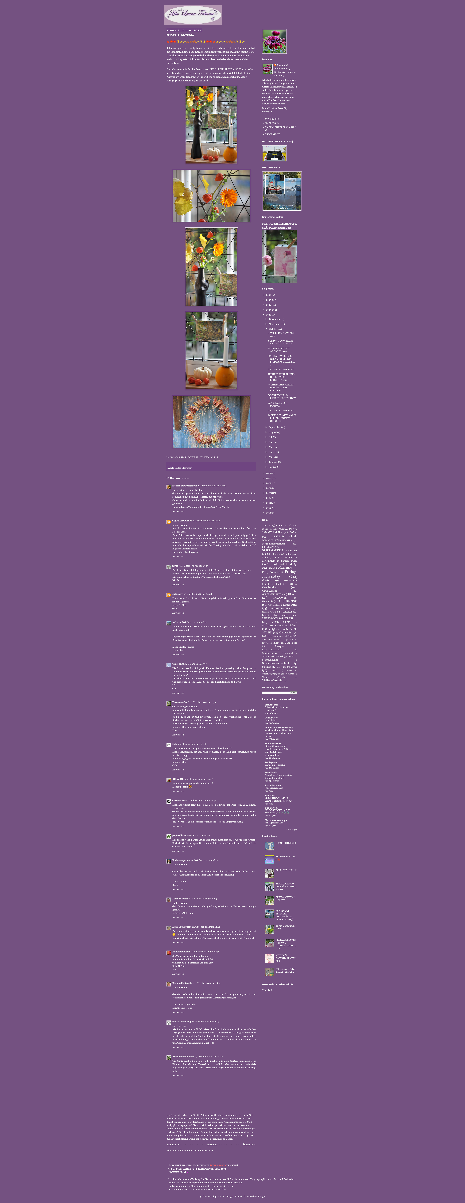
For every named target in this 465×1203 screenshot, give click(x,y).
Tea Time (281, 667)
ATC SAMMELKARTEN (279, 530)
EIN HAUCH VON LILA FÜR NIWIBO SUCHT (285, 886)
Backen (293, 532)
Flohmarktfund (282, 564)
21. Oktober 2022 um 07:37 (193, 664)
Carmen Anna (179, 800)
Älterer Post (249, 1144)
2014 (269, 508)
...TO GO (266, 525)
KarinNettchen (180, 898)
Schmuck (288, 653)
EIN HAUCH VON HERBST (284, 899)
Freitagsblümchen (274, 788)
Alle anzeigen (291, 830)
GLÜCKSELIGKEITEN (272, 594)
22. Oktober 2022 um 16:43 (206, 1021)
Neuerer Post (174, 1144)
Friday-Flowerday (183, 468)
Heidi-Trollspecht (181, 927)
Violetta (290, 673)
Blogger (261, 1196)
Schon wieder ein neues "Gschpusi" (276, 709)
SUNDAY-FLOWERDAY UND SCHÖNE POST (280, 342)
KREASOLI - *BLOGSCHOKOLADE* (277, 809)
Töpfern (274, 670)
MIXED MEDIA (281, 622)
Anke (175, 622)
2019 (268, 483)
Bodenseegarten (181, 860)
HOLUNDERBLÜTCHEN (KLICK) (200, 458)
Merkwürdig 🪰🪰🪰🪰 (277, 812)
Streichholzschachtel (275, 663)
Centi (175, 664)
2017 (268, 493)
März (272, 457)
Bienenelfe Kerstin (182, 983)
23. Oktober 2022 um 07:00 (208, 1056)
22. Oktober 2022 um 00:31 (205, 951)
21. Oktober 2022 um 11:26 (197, 835)
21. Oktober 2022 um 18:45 (204, 860)
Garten (266, 581)
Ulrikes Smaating (181, 1021)
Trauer (289, 670)
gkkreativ (177, 594)
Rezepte (279, 646)
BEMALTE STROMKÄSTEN (277, 540)
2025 (268, 300)
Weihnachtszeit (272, 681)
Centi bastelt (271, 718)
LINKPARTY (285, 612)
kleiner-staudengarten (184, 485)
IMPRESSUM (272, 123)
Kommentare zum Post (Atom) (196, 1150)
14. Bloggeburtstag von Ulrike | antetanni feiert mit (278, 799)
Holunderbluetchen (183, 1056)
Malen (284, 615)
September (275, 427)
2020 (269, 478)
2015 (268, 503)
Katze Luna (290, 605)
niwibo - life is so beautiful (279, 727)
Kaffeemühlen (274, 605)
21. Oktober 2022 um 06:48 (197, 594)
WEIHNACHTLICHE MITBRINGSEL (285, 970)
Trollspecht (271, 762)
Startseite (212, 1144)
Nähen (293, 626)
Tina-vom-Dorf (180, 702)
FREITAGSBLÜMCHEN (277, 568)
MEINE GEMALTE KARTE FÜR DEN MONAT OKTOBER (282, 418)
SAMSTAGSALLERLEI (271, 650)
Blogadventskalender (273, 544)
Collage (289, 554)
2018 (268, 488)
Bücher (293, 550)
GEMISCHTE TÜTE (284, 584)
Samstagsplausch (270, 653)
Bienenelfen (271, 705)
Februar (273, 462)
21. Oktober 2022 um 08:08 (192, 744)
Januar (273, 467)
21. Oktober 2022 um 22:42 (206, 927)
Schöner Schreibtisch (272, 656)
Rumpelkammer (181, 951)
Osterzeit (285, 633)
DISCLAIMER (272, 134)
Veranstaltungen (271, 674)
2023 (268, 310)
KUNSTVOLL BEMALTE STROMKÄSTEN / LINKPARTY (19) (284, 915)
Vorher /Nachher (274, 677)
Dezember (275, 319)
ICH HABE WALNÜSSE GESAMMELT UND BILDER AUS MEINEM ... (281, 360)
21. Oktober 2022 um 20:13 (203, 898)
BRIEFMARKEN (272, 551)
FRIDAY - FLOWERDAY (281, 369)
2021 (268, 473)
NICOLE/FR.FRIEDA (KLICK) (227, 69)
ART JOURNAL (280, 529)
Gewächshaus (269, 591)
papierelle (177, 835)
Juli (271, 437)
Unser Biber (271, 720)
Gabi (174, 744)
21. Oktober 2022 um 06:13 (194, 566)
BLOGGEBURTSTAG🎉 (285, 858)
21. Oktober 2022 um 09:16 (199, 779)
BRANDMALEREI (270, 547)
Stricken (266, 667)
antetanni (270, 795)
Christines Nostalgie (276, 820)
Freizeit (274, 572)
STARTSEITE (272, 119)
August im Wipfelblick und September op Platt (278, 776)
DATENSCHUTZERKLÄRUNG (280, 129)
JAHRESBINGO (287, 601)
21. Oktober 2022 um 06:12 (206, 520)
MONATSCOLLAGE (273, 626)
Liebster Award (269, 612)
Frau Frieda (271, 772)
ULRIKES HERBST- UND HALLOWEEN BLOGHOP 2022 (281, 377)
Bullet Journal (273, 554)
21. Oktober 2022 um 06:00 (212, 485)
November (275, 324)
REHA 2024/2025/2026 (285, 643)
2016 (268, 498)
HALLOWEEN (280, 598)
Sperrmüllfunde (270, 660)
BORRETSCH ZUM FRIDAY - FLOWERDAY (282, 397)
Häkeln (292, 594)
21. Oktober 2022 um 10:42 (202, 800)
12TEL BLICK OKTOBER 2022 (281, 335)
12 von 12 (281, 525)
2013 (268, 513)
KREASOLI (178, 779)
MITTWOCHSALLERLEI (277, 619)
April (272, 452)
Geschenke (269, 587)
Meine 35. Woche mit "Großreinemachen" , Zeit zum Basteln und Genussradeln (278, 751)
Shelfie (290, 656)
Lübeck (265, 615)
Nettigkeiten (274, 629)
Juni (271, 442)
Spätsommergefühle (275, 765)
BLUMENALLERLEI (286, 870)
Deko (265, 557)
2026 (269, 295)
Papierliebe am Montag (272, 636)
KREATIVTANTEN (280, 608)
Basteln (277, 536)
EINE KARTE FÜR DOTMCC (277, 404)
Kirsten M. (282, 65)
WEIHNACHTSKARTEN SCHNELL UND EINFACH (281, 387)
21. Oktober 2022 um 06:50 (193, 622)
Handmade (267, 601)
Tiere (294, 667)
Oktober (273, 329)
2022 (269, 315)
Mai (271, 447)
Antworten (178, 511)
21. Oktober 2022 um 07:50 (203, 702)
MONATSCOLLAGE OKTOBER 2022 (279, 350)
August (273, 432)
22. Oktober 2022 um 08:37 (207, 983)
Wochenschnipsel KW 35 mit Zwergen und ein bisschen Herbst (279, 733)
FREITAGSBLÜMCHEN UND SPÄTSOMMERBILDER (279, 226)
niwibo (176, 566)
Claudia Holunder (182, 520)
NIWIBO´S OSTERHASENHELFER (285, 958)
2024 (269, 305)
